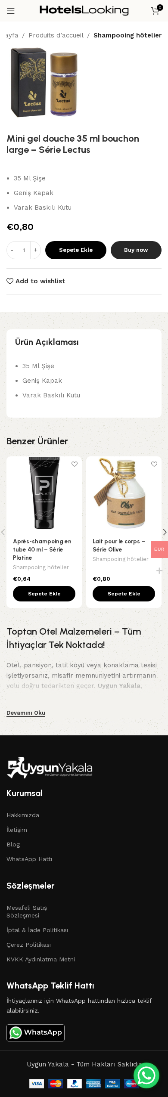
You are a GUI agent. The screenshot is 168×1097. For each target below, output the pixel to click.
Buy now (136, 250)
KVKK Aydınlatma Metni (40, 959)
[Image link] (49, 767)
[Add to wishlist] (74, 463)
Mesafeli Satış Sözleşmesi (26, 911)
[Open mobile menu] (10, 10)
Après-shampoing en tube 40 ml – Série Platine (42, 549)
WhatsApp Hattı (29, 858)
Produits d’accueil (56, 35)
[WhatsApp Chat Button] (146, 1075)
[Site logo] (84, 10)
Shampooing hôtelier (127, 35)
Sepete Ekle (76, 250)
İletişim (16, 829)
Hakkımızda (22, 815)
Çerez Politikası (28, 944)
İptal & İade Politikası (37, 930)
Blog (13, 844)
